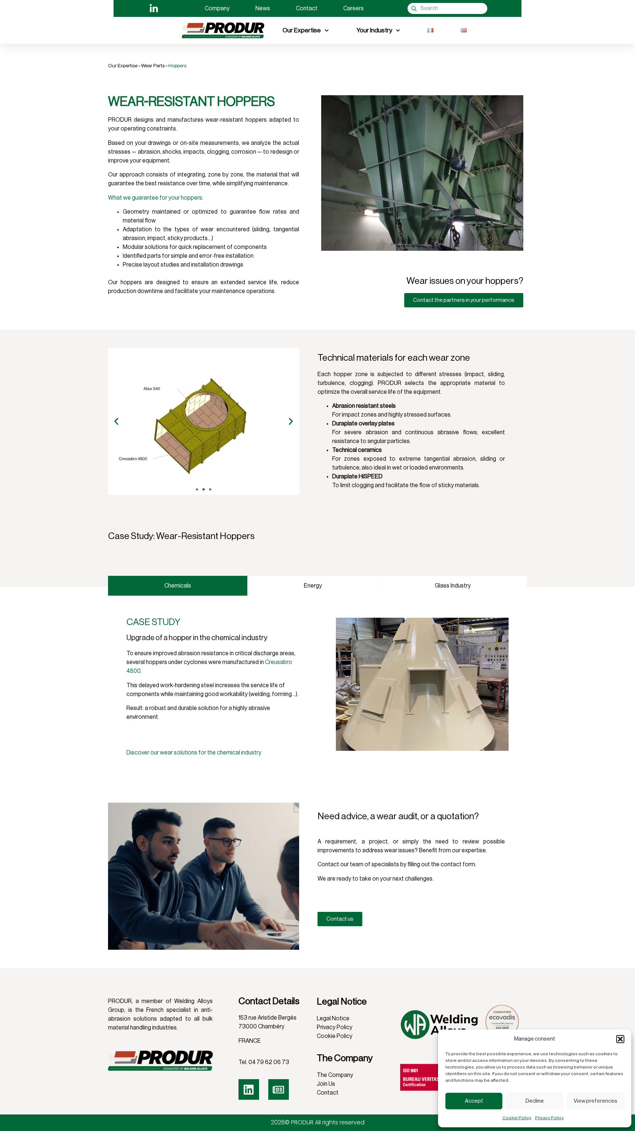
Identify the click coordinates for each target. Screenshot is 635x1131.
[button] (620, 1039)
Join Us (326, 1084)
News (262, 8)
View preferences (595, 1101)
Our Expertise (302, 30)
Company (217, 8)
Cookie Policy (516, 1118)
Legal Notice (333, 1018)
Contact (307, 8)
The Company (335, 1075)
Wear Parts (153, 65)
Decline (534, 1101)
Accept (474, 1101)
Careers (353, 8)
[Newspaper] (278, 1089)
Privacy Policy (549, 1118)
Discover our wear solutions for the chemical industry (193, 753)
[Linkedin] (248, 1089)
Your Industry (374, 30)
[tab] (177, 586)
